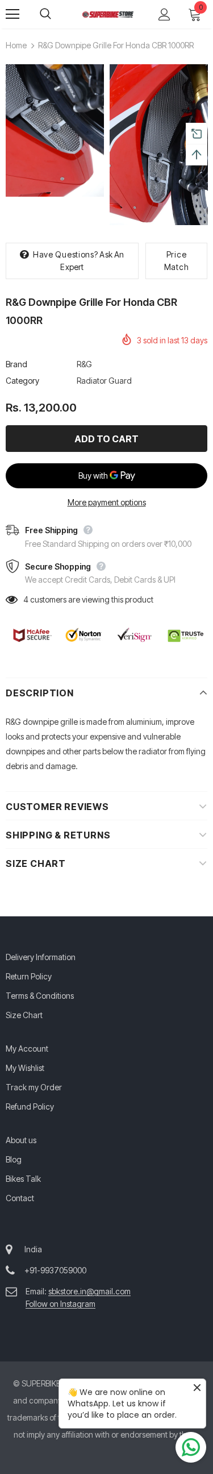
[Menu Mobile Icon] (12, 14)
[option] (55, 130)
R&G (84, 364)
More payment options (107, 502)
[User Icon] (164, 14)
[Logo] (107, 13)
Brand (16, 364)
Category (22, 380)
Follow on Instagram (60, 1304)
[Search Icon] (57, 14)
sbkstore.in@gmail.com (89, 1291)
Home (16, 45)
